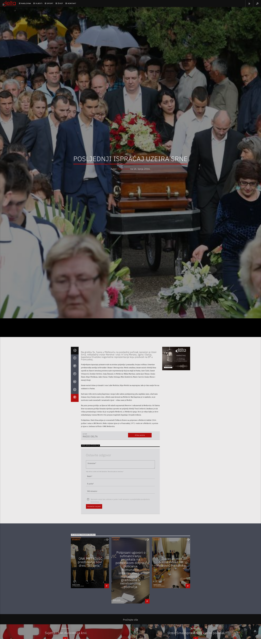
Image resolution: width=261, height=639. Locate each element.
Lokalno (130, 162)
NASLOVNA (26, 3)
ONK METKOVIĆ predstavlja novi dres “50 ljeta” (90, 584)
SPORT (50, 3)
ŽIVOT (60, 3)
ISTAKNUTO (76, 562)
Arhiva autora (140, 458)
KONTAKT (72, 3)
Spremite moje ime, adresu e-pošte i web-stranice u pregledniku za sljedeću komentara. (120, 522)
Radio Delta (124, 179)
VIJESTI (39, 3)
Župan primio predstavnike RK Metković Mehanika (171, 584)
